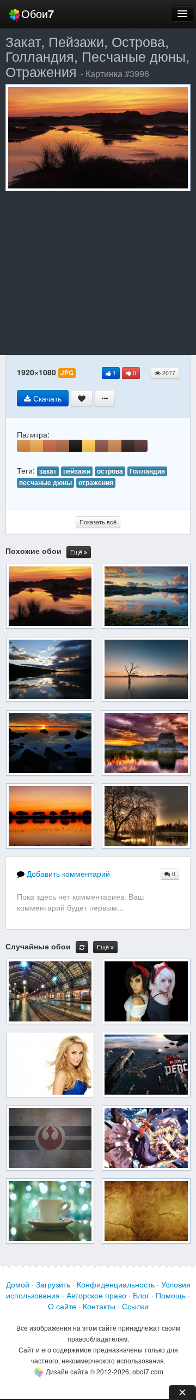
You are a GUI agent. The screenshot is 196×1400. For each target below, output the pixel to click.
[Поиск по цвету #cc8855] (114, 446)
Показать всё (98, 522)
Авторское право (96, 1295)
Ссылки (135, 1306)
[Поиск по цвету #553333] (141, 446)
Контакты (99, 1306)
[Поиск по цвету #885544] (101, 446)
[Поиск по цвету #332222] (127, 446)
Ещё (77, 552)
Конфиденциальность (116, 1284)
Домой (17, 1284)
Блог (141, 1295)
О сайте (62, 1306)
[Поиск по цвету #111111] (75, 446)
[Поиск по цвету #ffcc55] (88, 446)
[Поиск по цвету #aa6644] (62, 446)
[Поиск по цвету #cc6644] (49, 446)
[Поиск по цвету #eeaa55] (36, 446)
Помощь (171, 1295)
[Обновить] (82, 947)
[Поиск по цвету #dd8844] (23, 446)
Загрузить (53, 1284)
